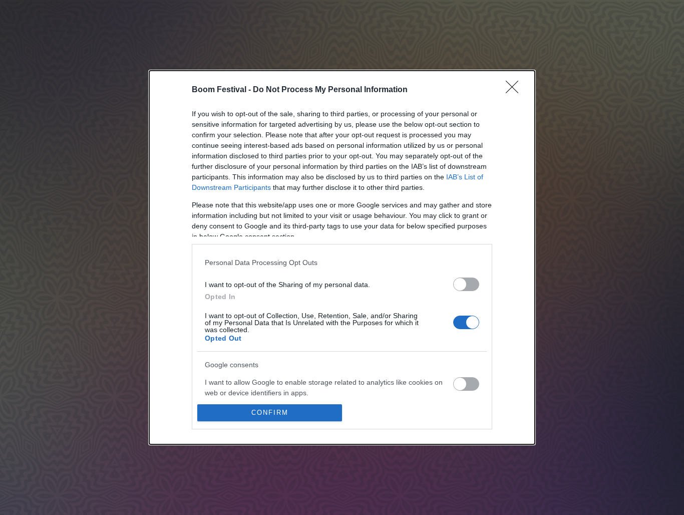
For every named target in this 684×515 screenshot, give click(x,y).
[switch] (466, 284)
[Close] (515, 90)
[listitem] (342, 262)
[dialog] (342, 257)
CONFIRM (269, 412)
